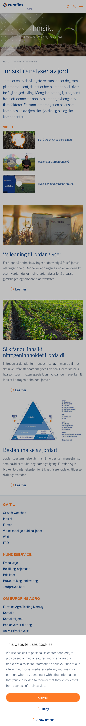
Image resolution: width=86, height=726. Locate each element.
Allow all (43, 697)
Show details (45, 720)
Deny (45, 709)
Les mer (20, 289)
